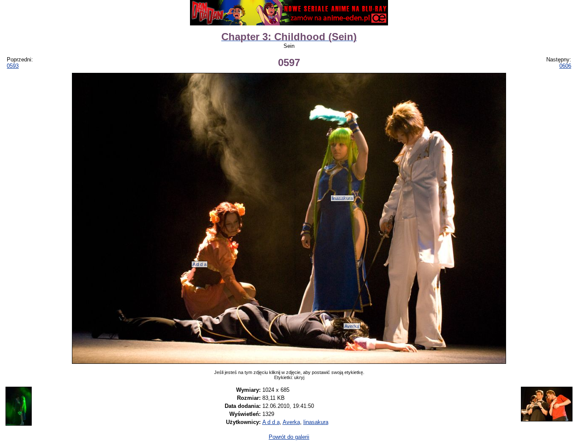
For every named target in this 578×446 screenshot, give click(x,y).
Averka (351, 326)
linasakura (342, 198)
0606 (565, 66)
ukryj (299, 377)
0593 (13, 66)
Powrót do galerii (289, 437)
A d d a (199, 264)
